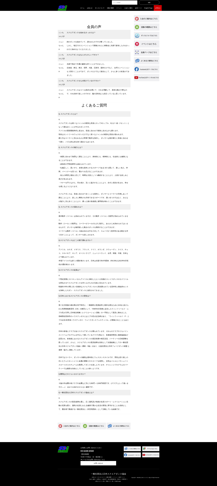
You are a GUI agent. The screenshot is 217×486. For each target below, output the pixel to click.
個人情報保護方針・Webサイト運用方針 (117, 479)
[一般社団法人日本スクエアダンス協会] (62, 8)
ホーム (82, 8)
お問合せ (157, 8)
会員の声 (85, 17)
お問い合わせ (98, 463)
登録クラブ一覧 (109, 481)
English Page (148, 8)
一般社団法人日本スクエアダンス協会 (108, 474)
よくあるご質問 (100, 17)
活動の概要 (110, 8)
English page (118, 481)
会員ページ (138, 8)
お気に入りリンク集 (99, 481)
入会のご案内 (128, 8)
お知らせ (89, 8)
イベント (119, 8)
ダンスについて (99, 8)
